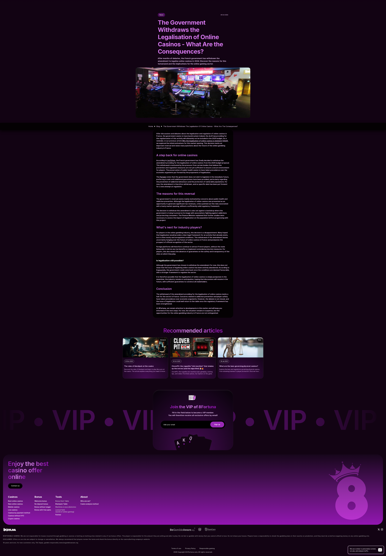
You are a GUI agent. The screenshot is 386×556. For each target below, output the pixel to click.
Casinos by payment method (19, 513)
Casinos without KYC (16, 516)
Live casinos (12, 510)
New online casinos (15, 504)
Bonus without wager (42, 507)
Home (150, 126)
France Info (161, 270)
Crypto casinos (14, 519)
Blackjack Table (61, 504)
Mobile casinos (13, 507)
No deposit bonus (41, 504)
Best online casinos (15, 501)
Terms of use (176, 548)
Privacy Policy (190, 548)
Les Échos (171, 160)
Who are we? (85, 501)
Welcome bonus (40, 501)
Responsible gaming (207, 548)
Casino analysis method (89, 504)
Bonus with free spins (42, 510)
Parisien (163, 177)
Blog (158, 126)
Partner (58, 515)
